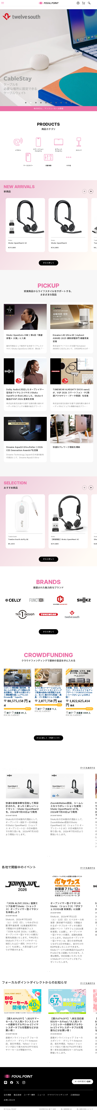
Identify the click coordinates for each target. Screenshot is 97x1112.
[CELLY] (13, 600)
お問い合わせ (9, 1100)
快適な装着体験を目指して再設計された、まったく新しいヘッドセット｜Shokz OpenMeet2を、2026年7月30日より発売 (22, 808)
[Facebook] (11, 1082)
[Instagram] (24, 1082)
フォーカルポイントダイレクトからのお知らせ (34, 982)
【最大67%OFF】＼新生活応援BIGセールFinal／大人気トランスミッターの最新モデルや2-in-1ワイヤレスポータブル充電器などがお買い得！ (67, 1024)
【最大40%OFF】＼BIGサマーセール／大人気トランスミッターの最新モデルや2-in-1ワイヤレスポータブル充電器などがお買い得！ (22, 1024)
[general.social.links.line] (5, 1082)
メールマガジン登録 (82, 1081)
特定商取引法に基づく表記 (47, 1109)
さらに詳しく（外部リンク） (48, 738)
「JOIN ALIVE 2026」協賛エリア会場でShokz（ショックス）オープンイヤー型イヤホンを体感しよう (22, 908)
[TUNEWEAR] (48, 614)
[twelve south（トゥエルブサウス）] (72, 614)
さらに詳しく (48, 263)
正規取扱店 (75, 1095)
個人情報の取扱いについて (85, 1109)
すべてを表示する (87, 768)
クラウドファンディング (57, 1095)
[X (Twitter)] (17, 1082)
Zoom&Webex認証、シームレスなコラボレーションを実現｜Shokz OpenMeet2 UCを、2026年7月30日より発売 (66, 808)
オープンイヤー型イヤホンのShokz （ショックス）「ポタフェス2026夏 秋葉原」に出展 (66, 906)
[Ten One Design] (25, 614)
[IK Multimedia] (60, 600)
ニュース (41, 1095)
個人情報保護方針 (66, 1109)
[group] (48, 57)
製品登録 (17, 1095)
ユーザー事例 (29, 1095)
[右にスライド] (91, 191)
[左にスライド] (84, 191)
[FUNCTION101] (36, 600)
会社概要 (7, 1095)
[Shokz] (84, 600)
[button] (25, 102)
